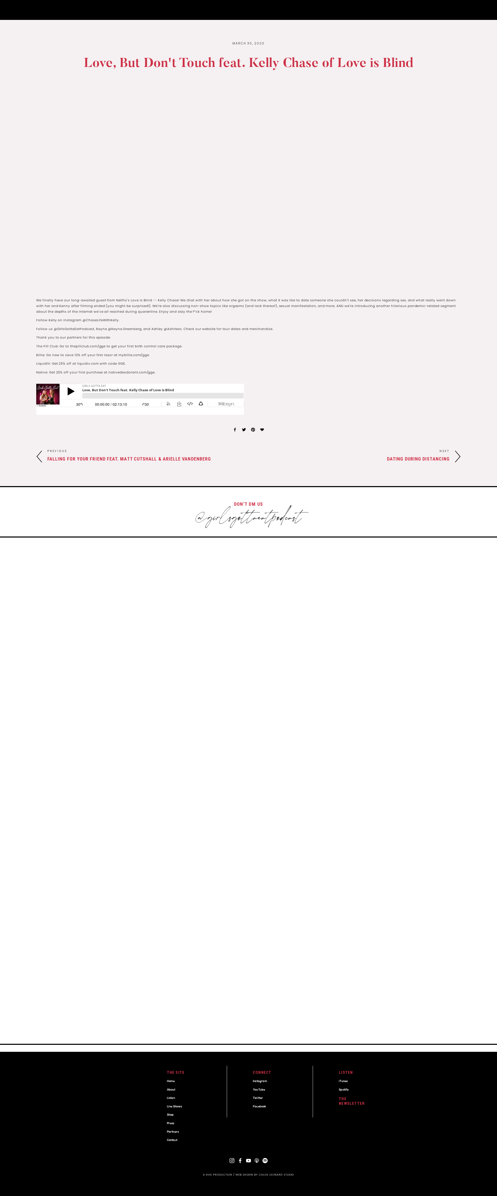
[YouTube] (248, 1160)
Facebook (259, 1106)
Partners (173, 1132)
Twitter (258, 1098)
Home (171, 1081)
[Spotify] (265, 1160)
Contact (172, 1140)
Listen (171, 1098)
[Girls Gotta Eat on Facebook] (240, 1160)
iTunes (343, 1081)
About (171, 1089)
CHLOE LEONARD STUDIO (276, 1175)
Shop (170, 1115)
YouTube (259, 1089)
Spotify (344, 1089)
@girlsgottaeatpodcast (248, 518)
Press (170, 1123)
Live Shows (174, 1106)
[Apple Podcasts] (256, 1160)
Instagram (260, 1081)
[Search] (38, 10)
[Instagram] (232, 1160)
